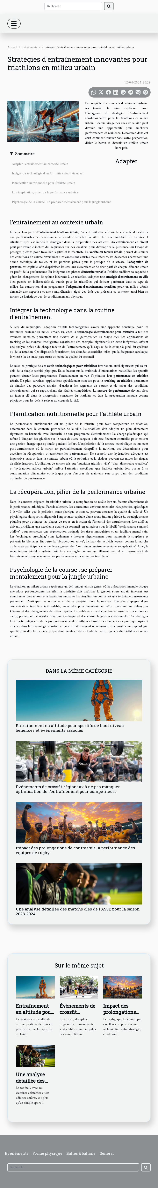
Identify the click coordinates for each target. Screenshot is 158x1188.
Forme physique (47, 1153)
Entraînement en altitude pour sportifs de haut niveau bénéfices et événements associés (70, 728)
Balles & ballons (80, 1153)
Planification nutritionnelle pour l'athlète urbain (43, 183)
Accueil (12, 47)
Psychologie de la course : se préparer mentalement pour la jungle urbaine (61, 202)
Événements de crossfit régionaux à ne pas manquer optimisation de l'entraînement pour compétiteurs (68, 789)
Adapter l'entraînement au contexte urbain (40, 164)
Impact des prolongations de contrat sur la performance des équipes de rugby (75, 850)
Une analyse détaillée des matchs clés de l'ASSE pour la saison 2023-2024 (78, 911)
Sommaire (25, 154)
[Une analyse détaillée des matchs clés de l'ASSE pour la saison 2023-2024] (79, 883)
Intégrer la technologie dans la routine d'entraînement (48, 173)
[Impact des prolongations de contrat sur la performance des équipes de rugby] (79, 822)
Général (107, 1153)
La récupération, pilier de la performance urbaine (45, 192)
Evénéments (29, 47)
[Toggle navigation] (14, 24)
